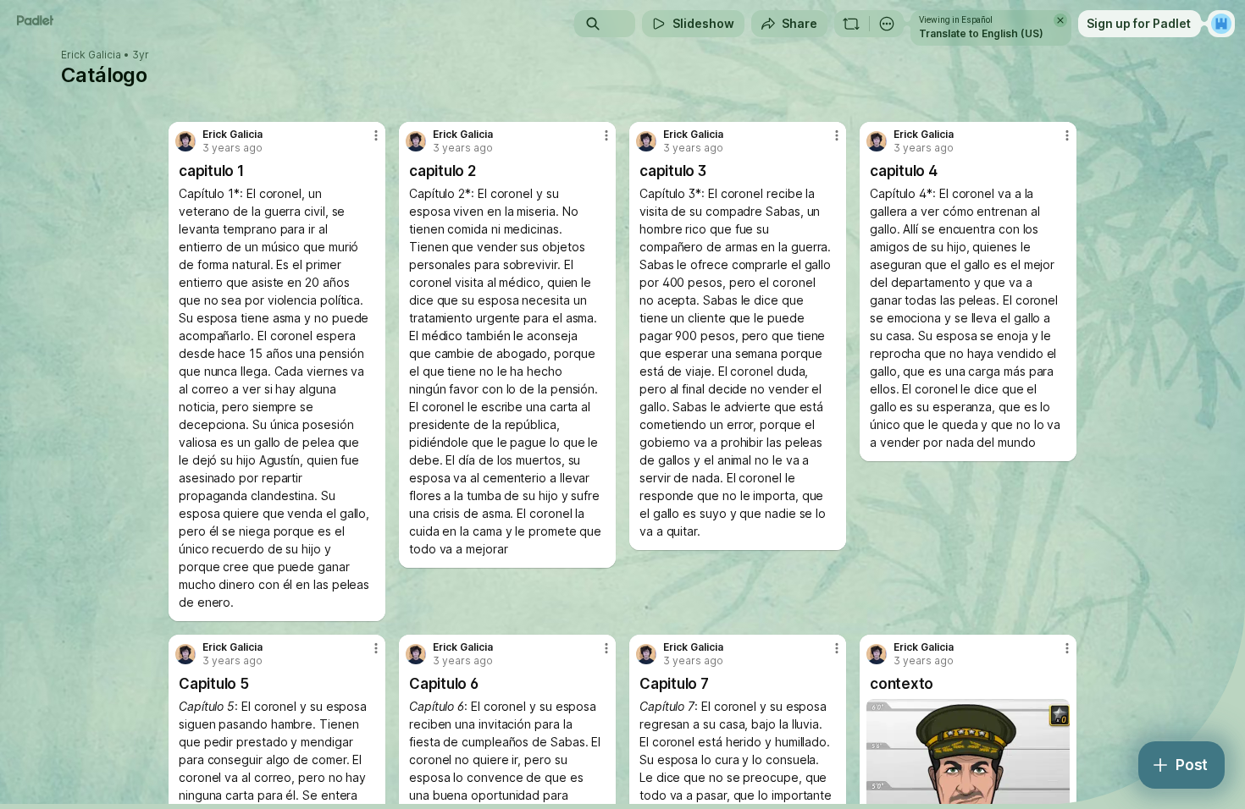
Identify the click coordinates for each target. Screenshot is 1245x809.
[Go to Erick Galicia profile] (185, 141)
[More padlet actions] (887, 23)
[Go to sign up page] (1221, 23)
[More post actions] (376, 135)
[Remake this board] (851, 23)
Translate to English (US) (981, 33)
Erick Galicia (91, 55)
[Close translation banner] (1060, 20)
